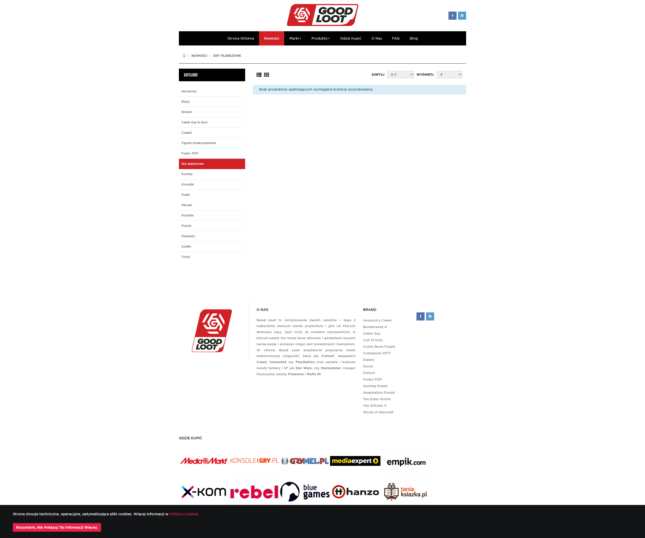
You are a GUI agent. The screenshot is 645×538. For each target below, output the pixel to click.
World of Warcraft (378, 412)
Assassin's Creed (377, 320)
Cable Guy (371, 333)
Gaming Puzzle (375, 386)
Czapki (186, 132)
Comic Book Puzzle (379, 346)
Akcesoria (188, 91)
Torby (185, 257)
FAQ (396, 38)
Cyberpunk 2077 (377, 353)
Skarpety (188, 236)
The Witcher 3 (374, 406)
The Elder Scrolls (377, 399)
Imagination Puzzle (379, 392)
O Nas (376, 38)
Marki (294, 38)
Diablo (368, 360)
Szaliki (186, 246)
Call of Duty (373, 340)
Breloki (186, 112)
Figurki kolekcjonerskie (198, 143)
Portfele (187, 215)
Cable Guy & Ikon (194, 122)
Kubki (185, 195)
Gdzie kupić (350, 38)
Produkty (319, 38)
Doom (368, 366)
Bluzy (185, 101)
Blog (414, 38)
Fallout (369, 373)
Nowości (271, 38)
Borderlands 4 (375, 327)
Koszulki (187, 184)
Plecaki (186, 205)
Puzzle (186, 226)
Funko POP (189, 153)
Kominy (187, 174)
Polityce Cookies (183, 514)
